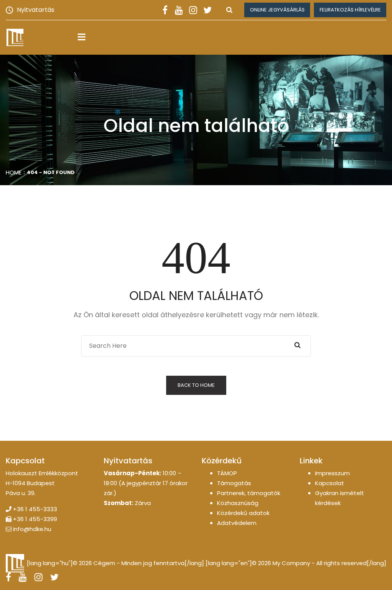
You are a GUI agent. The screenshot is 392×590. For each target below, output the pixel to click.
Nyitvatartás (35, 9)
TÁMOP (227, 473)
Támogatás (234, 483)
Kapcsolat (329, 483)
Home (13, 172)
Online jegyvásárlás (277, 9)
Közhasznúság (237, 503)
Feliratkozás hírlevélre (350, 9)
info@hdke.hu (32, 529)
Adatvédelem (236, 523)
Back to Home (196, 385)
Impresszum (332, 473)
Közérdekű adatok (243, 513)
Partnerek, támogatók (248, 493)
